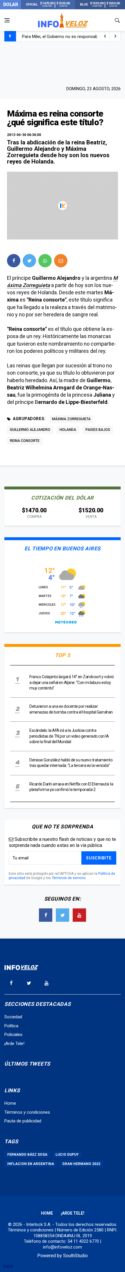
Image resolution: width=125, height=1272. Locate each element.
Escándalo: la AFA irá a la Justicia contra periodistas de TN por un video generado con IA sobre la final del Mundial (69, 736)
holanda (68, 430)
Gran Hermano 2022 (81, 1164)
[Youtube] (79, 915)
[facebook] (13, 260)
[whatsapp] (45, 260)
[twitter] (29, 260)
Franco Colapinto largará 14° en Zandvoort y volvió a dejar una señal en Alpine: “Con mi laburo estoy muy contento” (71, 682)
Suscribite (99, 858)
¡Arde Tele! (14, 1043)
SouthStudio (75, 1255)
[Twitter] (62, 915)
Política (11, 1025)
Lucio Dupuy (67, 1155)
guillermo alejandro (30, 430)
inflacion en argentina (30, 1164)
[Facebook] (45, 915)
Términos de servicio (68, 878)
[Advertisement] (62, 62)
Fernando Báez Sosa (27, 1155)
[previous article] (115, 36)
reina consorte (25, 441)
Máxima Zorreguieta (71, 419)
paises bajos (97, 430)
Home (10, 1103)
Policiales (13, 1034)
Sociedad (13, 1016)
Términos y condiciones (27, 1112)
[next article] (105, 36)
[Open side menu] (7, 20)
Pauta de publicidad (22, 1121)
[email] (60, 260)
